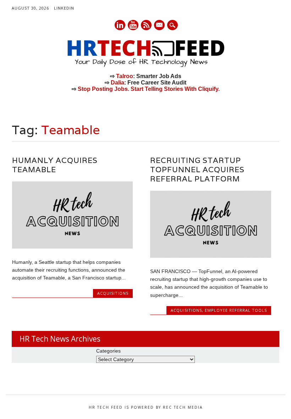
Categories (108, 351)
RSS (146, 25)
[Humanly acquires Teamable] (72, 247)
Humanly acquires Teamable (55, 165)
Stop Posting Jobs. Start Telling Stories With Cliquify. (149, 89)
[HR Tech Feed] (145, 66)
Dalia (117, 83)
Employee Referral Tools (236, 310)
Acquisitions (112, 293)
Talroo (124, 76)
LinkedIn (64, 8)
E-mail (160, 25)
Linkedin (120, 25)
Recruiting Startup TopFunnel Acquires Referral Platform (197, 170)
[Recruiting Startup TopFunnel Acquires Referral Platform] (210, 256)
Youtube (133, 25)
